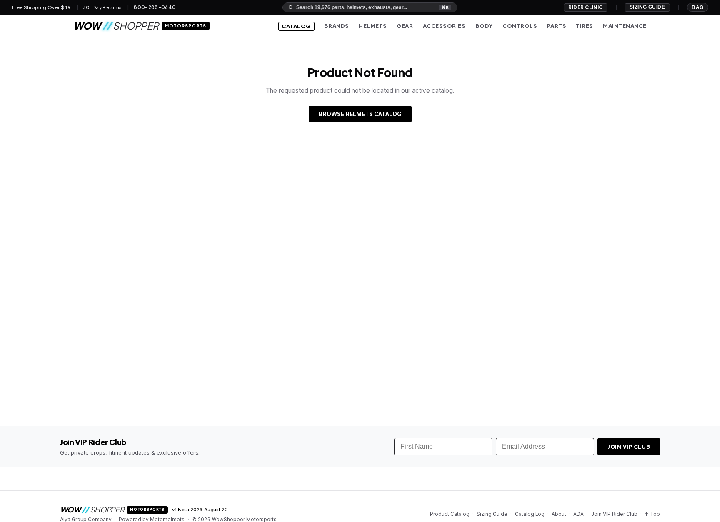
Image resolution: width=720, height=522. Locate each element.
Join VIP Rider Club (614, 514)
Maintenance (625, 25)
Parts (556, 25)
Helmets (373, 25)
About (559, 514)
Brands (336, 25)
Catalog (296, 26)
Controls (519, 25)
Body (484, 25)
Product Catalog (450, 514)
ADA (578, 514)
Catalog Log (530, 514)
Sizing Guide (647, 7)
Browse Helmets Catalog (360, 114)
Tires (584, 25)
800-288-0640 (155, 7)
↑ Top (652, 514)
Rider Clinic (585, 7)
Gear (405, 25)
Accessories (444, 25)
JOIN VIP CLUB (629, 446)
